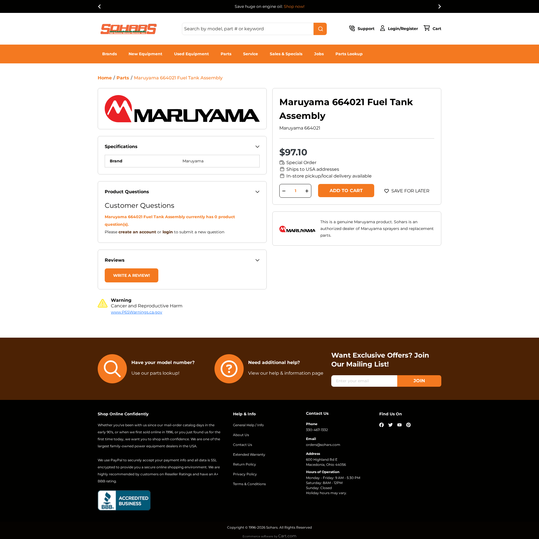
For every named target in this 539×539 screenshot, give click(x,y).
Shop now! (294, 6)
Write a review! (131, 275)
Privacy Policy (245, 474)
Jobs (319, 53)
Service (250, 53)
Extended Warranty (249, 454)
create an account (137, 231)
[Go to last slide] (99, 6)
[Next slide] (439, 6)
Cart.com (287, 535)
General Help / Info (248, 425)
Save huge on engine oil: (270, 6)
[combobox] (254, 29)
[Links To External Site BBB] (124, 499)
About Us (241, 435)
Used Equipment (191, 53)
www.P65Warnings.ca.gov (136, 312)
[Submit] (320, 29)
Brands (109, 53)
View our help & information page (285, 373)
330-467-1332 (317, 430)
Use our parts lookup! (155, 373)
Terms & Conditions (249, 484)
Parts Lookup (349, 53)
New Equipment (145, 53)
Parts (226, 53)
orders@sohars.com (323, 445)
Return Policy (244, 464)
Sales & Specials (286, 53)
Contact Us (242, 445)
